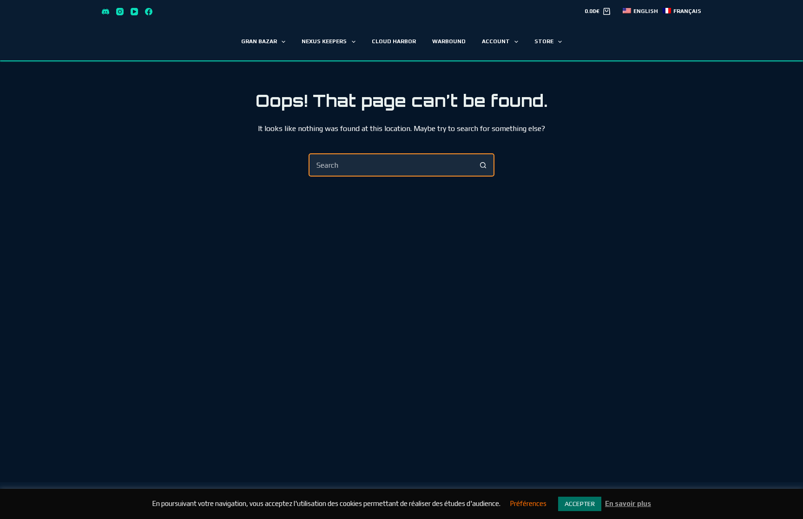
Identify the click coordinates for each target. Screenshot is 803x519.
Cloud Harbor (394, 41)
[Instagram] (120, 11)
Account (496, 41)
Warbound (449, 41)
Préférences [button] (528, 503)
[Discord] (105, 11)
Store (543, 41)
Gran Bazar (259, 41)
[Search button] (483, 165)
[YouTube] (134, 11)
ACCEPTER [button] (580, 503)
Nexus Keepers (324, 41)
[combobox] (390, 165)
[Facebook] (148, 11)
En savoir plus (628, 503)
